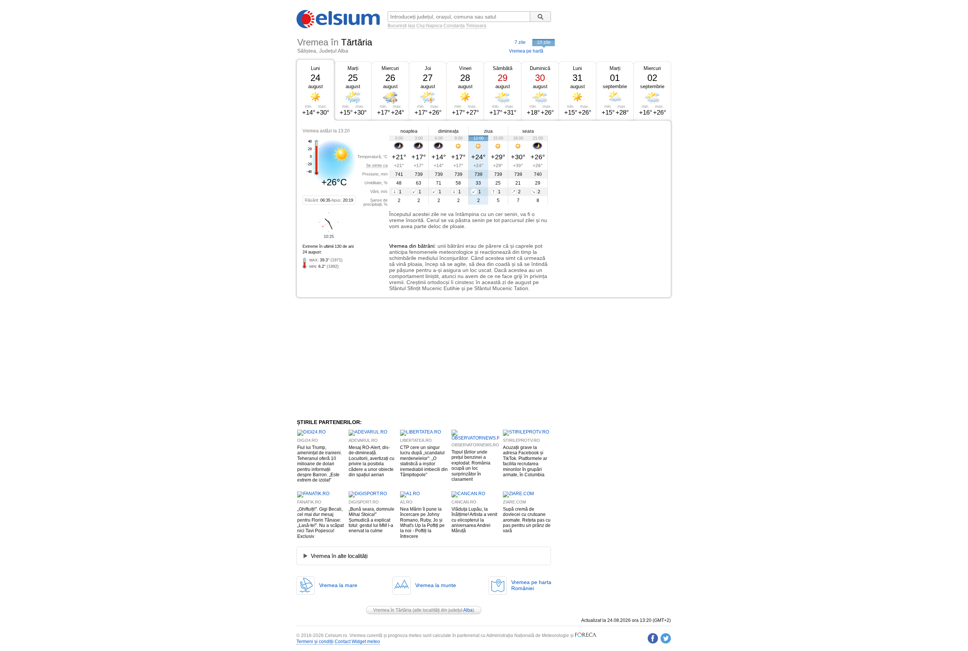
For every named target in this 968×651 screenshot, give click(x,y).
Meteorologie (555, 635)
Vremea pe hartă (526, 51)
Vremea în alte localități (339, 556)
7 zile (520, 42)
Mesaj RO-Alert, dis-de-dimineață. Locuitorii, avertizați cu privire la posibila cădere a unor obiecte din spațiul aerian (371, 461)
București (397, 25)
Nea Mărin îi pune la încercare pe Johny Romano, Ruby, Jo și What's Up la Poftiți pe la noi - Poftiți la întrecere (422, 523)
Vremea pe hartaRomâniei (531, 585)
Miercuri (390, 68)
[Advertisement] (609, 177)
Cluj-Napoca (429, 25)
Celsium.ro (336, 635)
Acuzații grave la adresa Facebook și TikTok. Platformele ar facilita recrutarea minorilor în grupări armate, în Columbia (525, 461)
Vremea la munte (435, 585)
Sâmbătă (502, 68)
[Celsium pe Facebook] (653, 638)
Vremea (398, 246)
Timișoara (476, 25)
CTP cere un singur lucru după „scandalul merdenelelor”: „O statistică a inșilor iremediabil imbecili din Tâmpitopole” (424, 461)
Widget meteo (366, 641)
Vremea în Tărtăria (392, 610)
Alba (468, 610)
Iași (411, 25)
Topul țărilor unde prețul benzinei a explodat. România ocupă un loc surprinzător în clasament (470, 465)
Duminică (540, 68)
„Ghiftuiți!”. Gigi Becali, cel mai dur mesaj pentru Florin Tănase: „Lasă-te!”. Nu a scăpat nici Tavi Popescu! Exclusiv (320, 523)
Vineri (465, 68)
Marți (352, 68)
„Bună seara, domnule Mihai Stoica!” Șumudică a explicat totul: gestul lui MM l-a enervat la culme (371, 520)
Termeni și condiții (315, 641)
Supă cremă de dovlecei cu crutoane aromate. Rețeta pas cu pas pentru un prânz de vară (527, 520)
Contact (343, 641)
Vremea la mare (338, 585)
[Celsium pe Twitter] (666, 638)
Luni (315, 68)
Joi (428, 68)
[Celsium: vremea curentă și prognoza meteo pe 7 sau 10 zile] (338, 27)
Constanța (454, 25)
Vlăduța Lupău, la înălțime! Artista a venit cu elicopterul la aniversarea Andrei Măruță (474, 520)
